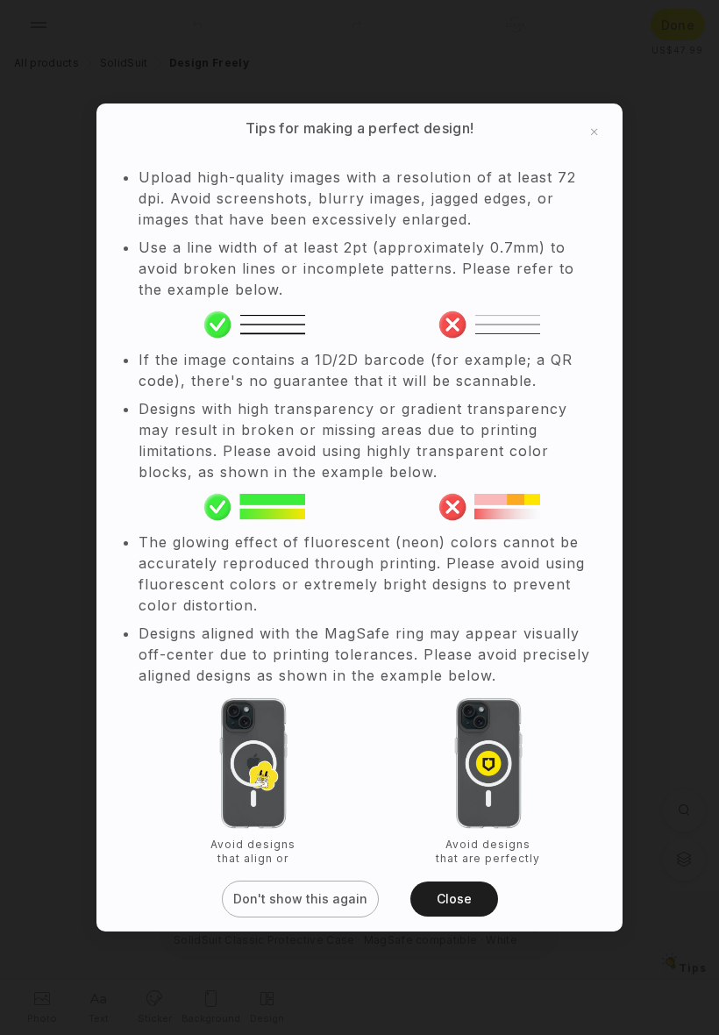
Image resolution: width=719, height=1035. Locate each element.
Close (454, 898)
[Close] (594, 132)
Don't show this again (300, 898)
